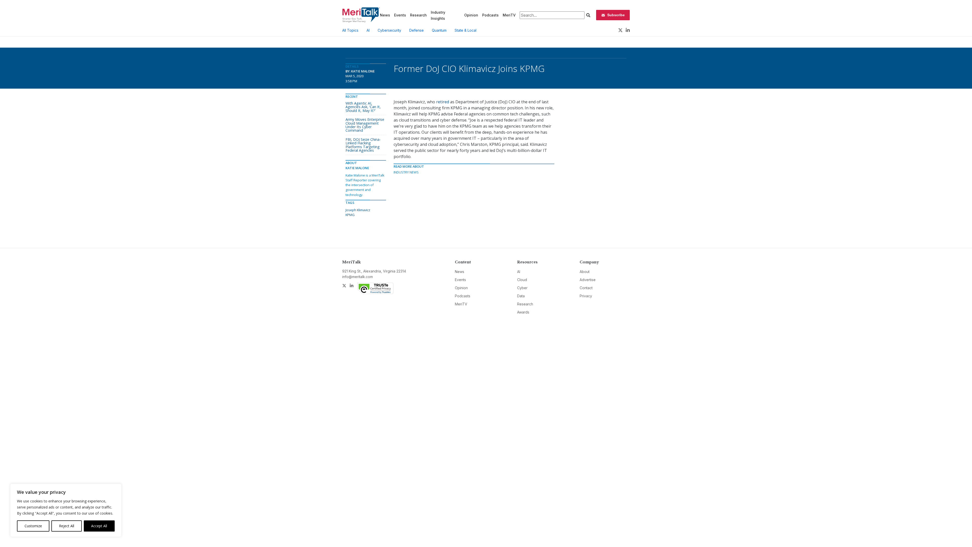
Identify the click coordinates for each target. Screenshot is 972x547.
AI (368, 30)
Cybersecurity (389, 30)
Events (400, 15)
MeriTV (509, 15)
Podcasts (490, 15)
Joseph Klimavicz (358, 210)
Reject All (66, 525)
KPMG (350, 214)
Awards (523, 312)
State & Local (465, 30)
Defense (416, 30)
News (385, 15)
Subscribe (616, 15)
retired (442, 102)
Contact (586, 288)
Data (521, 296)
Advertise (588, 280)
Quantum (439, 30)
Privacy (586, 296)
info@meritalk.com (357, 277)
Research (418, 15)
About (585, 271)
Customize (33, 525)
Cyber (522, 288)
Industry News (406, 172)
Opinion (471, 15)
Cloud (522, 280)
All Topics (350, 30)
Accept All (99, 525)
